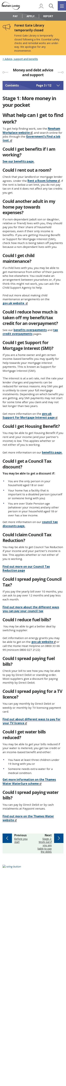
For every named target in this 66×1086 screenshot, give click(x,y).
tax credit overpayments (30, 332)
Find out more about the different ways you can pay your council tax (31, 609)
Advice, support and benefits (21, 59)
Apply (30, 16)
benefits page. (52, 452)
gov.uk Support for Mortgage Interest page (29, 415)
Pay (15, 16)
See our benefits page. (18, 161)
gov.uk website (14, 303)
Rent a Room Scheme (42, 181)
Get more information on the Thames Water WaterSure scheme (29, 781)
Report (48, 16)
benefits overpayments (30, 330)
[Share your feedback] (33, 869)
